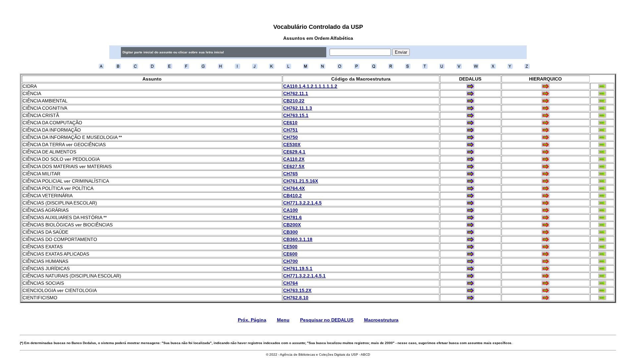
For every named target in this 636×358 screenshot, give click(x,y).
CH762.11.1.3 (297, 108)
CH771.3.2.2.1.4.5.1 (304, 275)
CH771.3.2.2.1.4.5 (302, 203)
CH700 (290, 261)
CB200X (292, 224)
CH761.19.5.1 (297, 268)
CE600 (290, 254)
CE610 (290, 122)
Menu (283, 320)
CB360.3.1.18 (297, 239)
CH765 (290, 173)
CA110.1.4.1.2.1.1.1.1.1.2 (310, 86)
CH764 (290, 283)
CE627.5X (293, 166)
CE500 (290, 246)
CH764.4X (294, 188)
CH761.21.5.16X (300, 181)
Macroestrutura (381, 320)
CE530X (291, 144)
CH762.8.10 (295, 297)
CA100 (290, 210)
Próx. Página (252, 320)
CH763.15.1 (295, 115)
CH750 (290, 137)
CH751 (290, 130)
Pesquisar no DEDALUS (326, 320)
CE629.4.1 (294, 151)
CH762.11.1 (295, 93)
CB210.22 (293, 100)
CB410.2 (292, 195)
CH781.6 (292, 217)
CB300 (290, 232)
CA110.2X (293, 159)
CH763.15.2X (297, 290)
